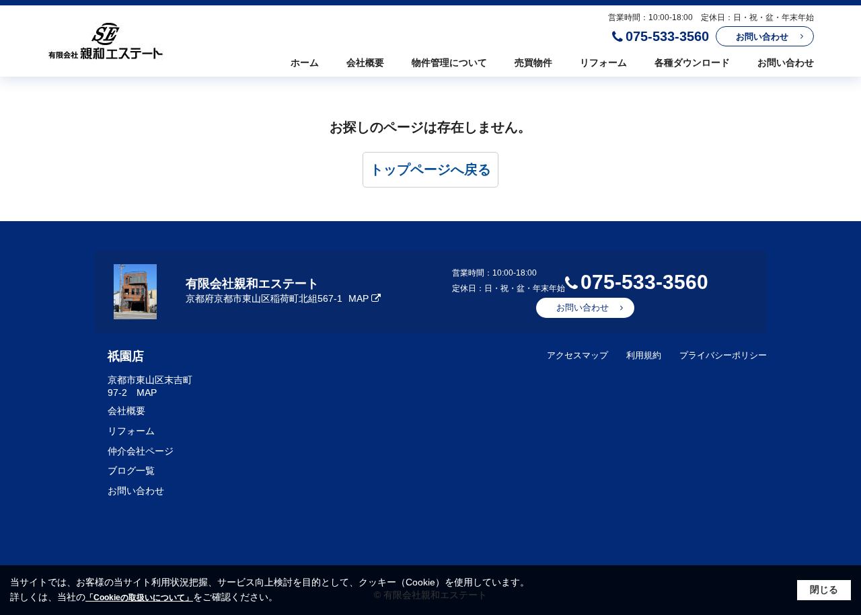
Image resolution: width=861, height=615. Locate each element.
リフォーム (603, 62)
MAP (358, 298)
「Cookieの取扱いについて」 (139, 597)
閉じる (824, 589)
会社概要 (365, 62)
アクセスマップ (577, 355)
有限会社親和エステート (252, 283)
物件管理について (449, 62)
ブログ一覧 (131, 470)
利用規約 (643, 355)
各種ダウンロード (692, 62)
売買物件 (533, 62)
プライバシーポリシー (723, 355)
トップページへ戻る (430, 169)
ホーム (305, 62)
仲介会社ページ (141, 451)
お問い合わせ (762, 37)
